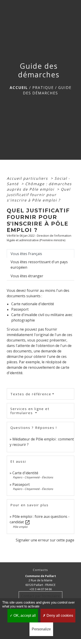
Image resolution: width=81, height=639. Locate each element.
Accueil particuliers (28, 178)
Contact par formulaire (40, 595)
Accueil (19, 87)
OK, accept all (24, 615)
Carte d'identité (25, 472)
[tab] (40, 253)
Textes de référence (30, 394)
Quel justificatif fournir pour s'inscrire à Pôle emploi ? (38, 195)
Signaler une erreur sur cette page (45, 540)
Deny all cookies (59, 615)
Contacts (40, 570)
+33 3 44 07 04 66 (40, 589)
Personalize (41, 629)
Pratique (43, 87)
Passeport (21, 484)
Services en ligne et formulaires (30, 410)
